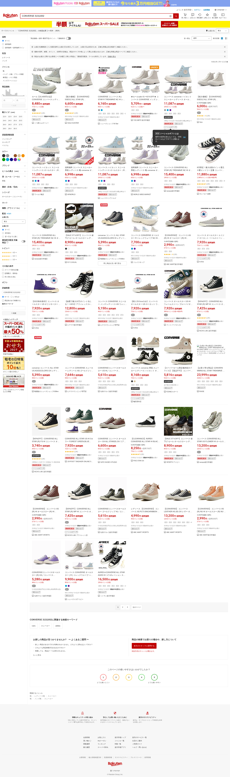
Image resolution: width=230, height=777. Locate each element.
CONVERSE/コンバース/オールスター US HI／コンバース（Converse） (112, 371)
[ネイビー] (11, 159)
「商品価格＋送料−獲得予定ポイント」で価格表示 (47, 38)
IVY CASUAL (72, 262)
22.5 (9, 117)
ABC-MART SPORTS (42, 535)
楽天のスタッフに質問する (144, 646)
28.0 (4, 129)
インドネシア (7, 139)
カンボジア (6, 142)
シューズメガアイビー (75, 599)
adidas (57, 626)
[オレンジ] (23, 155)
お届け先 (5, 217)
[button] (221, 10)
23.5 (20, 117)
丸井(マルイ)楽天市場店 (108, 391)
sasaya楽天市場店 (173, 191)
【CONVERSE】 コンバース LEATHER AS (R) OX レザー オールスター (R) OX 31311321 (178, 511)
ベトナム (5, 145)
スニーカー (45, 626)
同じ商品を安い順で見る (112, 263)
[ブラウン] (15, 155)
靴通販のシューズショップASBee (112, 259)
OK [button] (184, 137)
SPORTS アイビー (173, 462)
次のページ (137, 607)
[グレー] (7, 155)
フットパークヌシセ (173, 325)
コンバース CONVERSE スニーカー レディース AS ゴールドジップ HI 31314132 (79, 371)
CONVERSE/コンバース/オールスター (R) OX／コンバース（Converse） (46, 575)
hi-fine (201, 262)
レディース (6, 58)
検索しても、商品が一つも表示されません (50, 651)
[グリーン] (3, 159)
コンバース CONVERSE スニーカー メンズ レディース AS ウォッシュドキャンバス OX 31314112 (112, 304)
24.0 (4, 121)
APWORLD (71, 194)
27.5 (20, 125)
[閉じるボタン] (224, 47)
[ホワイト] (11, 155)
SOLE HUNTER (73, 123)
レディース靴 (39, 696)
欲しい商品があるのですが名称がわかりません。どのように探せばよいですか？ (64, 644)
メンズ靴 (37, 699)
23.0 (15, 117)
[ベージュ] (19, 155)
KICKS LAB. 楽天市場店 (207, 331)
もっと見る (37, 655)
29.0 (9, 129)
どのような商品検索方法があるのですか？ (50, 648)
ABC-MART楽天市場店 (174, 264)
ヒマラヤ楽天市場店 (74, 325)
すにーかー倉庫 (205, 194)
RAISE (201, 391)
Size (201, 122)
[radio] (3, 41)
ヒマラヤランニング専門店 (110, 325)
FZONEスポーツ (172, 392)
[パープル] (15, 159)
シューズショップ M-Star (109, 124)
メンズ (4, 61)
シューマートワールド (108, 198)
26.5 (9, 125)
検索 (14, 105)
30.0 (15, 129)
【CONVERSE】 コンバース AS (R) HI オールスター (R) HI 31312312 (177, 238)
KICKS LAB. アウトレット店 (77, 535)
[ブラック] (3, 155)
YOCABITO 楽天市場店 (141, 120)
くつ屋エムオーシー (41, 123)
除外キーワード (7, 304)
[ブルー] (7, 159)
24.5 (9, 121)
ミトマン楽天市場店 (107, 596)
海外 (9, 214)
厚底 (3, 181)
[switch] (23, 241)
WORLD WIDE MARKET (142, 194)
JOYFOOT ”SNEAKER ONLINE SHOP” (80, 461)
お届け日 (5, 226)
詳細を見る (112, 56)
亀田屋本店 (137, 401)
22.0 (4, 117)
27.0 (15, 125)
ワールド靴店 (39, 194)
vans (34, 626)
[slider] (2, 96)
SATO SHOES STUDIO (108, 462)
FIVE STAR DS (138, 461)
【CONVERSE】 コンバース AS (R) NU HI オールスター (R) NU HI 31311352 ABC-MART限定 (211, 511)
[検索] (176, 16)
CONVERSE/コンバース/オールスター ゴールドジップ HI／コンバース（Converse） (112, 511)
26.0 (4, 125)
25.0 (15, 121)
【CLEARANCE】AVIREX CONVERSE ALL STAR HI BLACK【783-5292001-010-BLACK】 (145, 441)
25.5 (20, 121)
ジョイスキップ (139, 262)
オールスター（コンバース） (12, 197)
